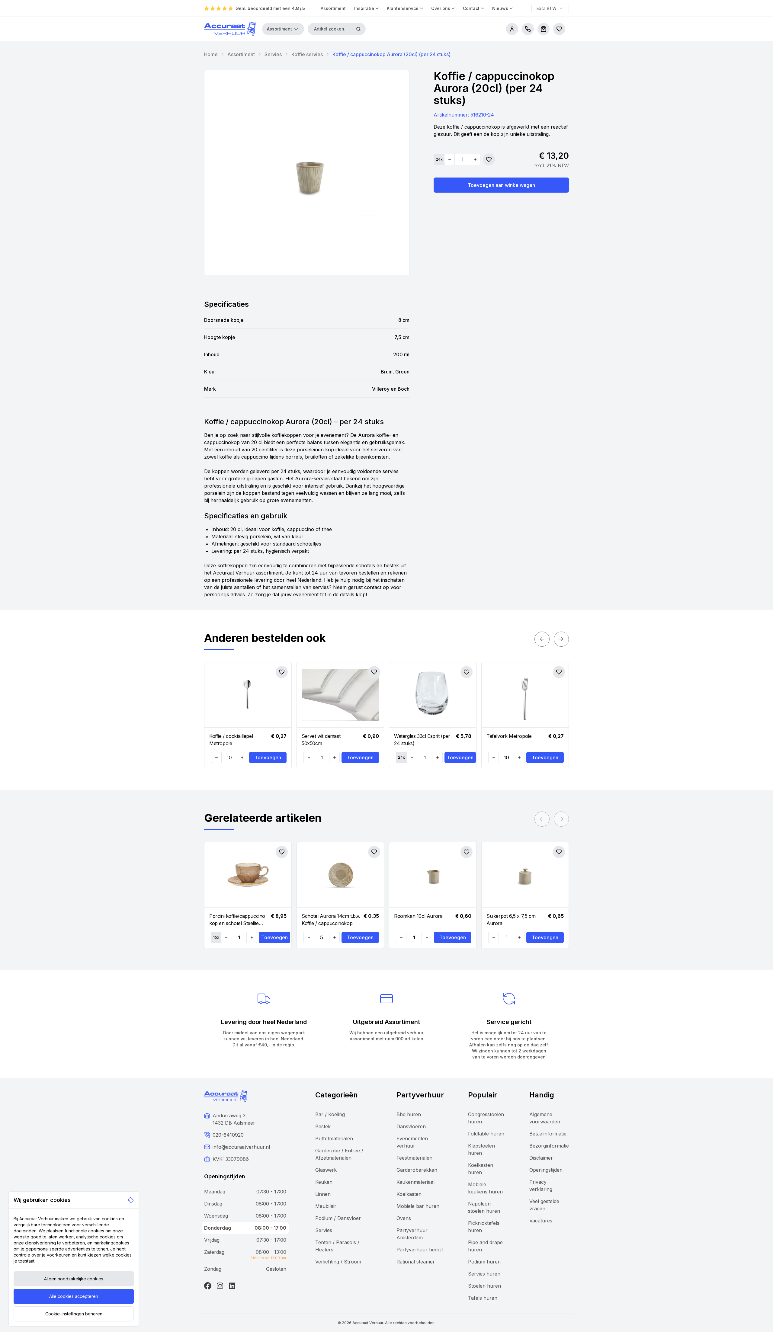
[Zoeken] (358, 29)
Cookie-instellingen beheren (73, 1313)
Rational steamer (415, 1262)
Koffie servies (307, 54)
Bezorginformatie (549, 1146)
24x (439, 159)
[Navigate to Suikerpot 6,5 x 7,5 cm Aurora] (525, 875)
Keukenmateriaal (415, 1182)
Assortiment (333, 8)
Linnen (323, 1194)
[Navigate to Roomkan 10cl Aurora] (432, 875)
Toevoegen (268, 757)
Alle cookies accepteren (73, 1296)
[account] (512, 29)
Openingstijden (546, 1170)
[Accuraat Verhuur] (230, 29)
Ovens (403, 1218)
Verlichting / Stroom (338, 1262)
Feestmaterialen (414, 1158)
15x (216, 937)
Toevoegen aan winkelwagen (501, 185)
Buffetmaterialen (334, 1138)
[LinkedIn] (232, 1285)
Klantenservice (403, 8)
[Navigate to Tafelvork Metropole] (525, 695)
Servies (273, 54)
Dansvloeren (411, 1126)
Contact (471, 8)
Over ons (440, 8)
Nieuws (500, 8)
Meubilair (325, 1206)
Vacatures (540, 1221)
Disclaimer (541, 1158)
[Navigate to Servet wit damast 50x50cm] (340, 695)
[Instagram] (219, 1285)
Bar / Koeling (330, 1114)
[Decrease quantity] (449, 159)
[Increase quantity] (475, 159)
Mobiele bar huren (417, 1206)
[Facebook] (207, 1285)
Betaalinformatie (547, 1134)
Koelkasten (409, 1194)
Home (211, 54)
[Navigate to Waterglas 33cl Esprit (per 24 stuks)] (432, 695)
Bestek (323, 1126)
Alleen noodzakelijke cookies (73, 1278)
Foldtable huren (486, 1134)
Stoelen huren (484, 1286)
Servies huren (484, 1274)
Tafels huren (482, 1298)
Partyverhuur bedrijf (419, 1250)
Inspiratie (364, 8)
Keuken (323, 1182)
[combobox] (550, 8)
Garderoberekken (416, 1170)
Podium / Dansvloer (338, 1218)
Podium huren (484, 1262)
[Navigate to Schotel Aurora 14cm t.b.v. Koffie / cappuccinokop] (340, 875)
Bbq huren (408, 1114)
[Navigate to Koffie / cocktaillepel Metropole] (247, 695)
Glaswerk (326, 1170)
